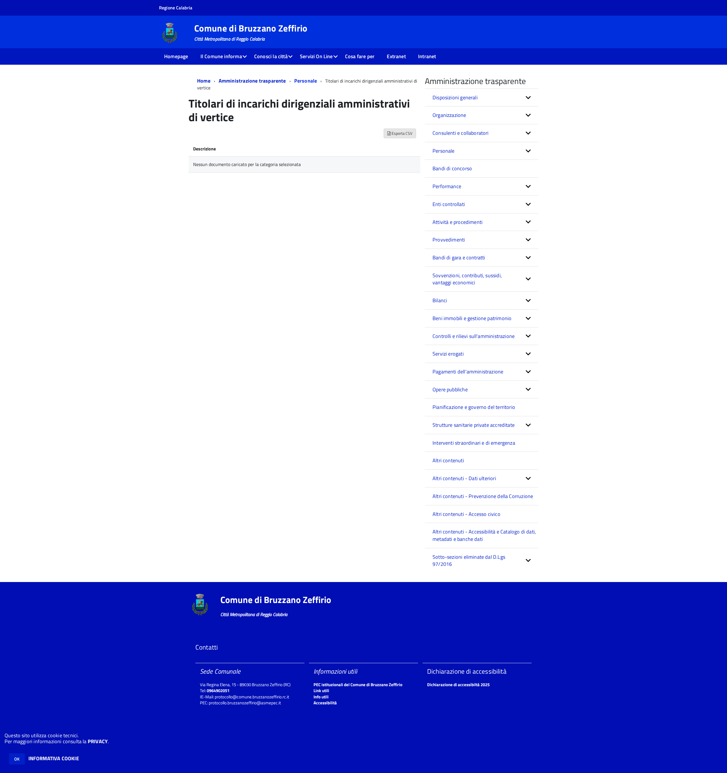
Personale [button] (444, 151)
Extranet (396, 56)
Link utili (321, 690)
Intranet (427, 56)
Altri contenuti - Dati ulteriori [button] (464, 478)
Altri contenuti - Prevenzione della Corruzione (483, 496)
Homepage (176, 56)
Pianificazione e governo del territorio (474, 407)
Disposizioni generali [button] (455, 97)
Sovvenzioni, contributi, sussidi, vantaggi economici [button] (467, 279)
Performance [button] (447, 186)
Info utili (321, 697)
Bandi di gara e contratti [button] (459, 257)
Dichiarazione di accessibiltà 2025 (458, 684)
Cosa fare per (360, 56)
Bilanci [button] (440, 300)
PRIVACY (98, 741)
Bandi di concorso (452, 168)
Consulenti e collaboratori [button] (461, 133)
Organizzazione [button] (449, 115)
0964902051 (218, 690)
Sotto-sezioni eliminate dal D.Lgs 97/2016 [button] (469, 560)
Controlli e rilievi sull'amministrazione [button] (474, 336)
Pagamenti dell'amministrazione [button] (468, 371)
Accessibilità (325, 703)
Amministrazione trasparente (252, 81)
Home (203, 81)
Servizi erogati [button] (448, 354)
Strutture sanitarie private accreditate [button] (474, 425)
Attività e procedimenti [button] (457, 222)
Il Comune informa (221, 56)
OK (17, 759)
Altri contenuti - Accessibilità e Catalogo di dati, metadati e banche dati (484, 535)
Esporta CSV (401, 133)
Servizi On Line (316, 56)
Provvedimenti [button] (449, 239)
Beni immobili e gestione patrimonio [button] (472, 318)
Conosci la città (271, 56)
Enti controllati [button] (449, 204)
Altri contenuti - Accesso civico (466, 514)
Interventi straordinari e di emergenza (474, 443)
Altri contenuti (448, 460)
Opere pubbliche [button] (450, 389)
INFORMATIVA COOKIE (53, 758)
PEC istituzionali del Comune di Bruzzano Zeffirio (358, 684)
